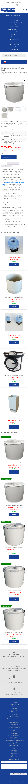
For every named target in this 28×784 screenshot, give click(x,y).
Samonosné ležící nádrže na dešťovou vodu (14, 23)
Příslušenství (14, 49)
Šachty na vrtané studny (14, 32)
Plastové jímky (14, 20)
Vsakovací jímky (14, 42)
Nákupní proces (14, 724)
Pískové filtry (14, 27)
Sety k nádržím (14, 39)
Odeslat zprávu (18, 773)
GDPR (14, 730)
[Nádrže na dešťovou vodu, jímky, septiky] (8, 10)
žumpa (4, 208)
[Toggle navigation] (21, 10)
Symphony (24, 781)
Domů (2, 72)
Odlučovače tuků (14, 44)
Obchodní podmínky (14, 722)
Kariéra (14, 721)
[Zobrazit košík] (26, 10)
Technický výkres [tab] (13, 163)
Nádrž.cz (10, 779)
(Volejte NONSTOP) (14, 5)
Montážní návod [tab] (6, 166)
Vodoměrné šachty (14, 34)
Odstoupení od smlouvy (14, 729)
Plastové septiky (14, 18)
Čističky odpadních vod (14, 29)
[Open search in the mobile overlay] (14, 55)
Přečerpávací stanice (14, 47)
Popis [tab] (3, 163)
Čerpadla (14, 37)
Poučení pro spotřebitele (14, 727)
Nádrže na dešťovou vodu (14, 15)
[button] (24, 80)
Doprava (14, 725)
